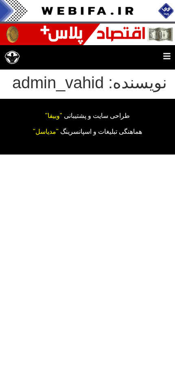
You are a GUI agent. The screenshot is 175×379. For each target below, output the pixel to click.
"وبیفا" (53, 115)
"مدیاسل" (46, 131)
